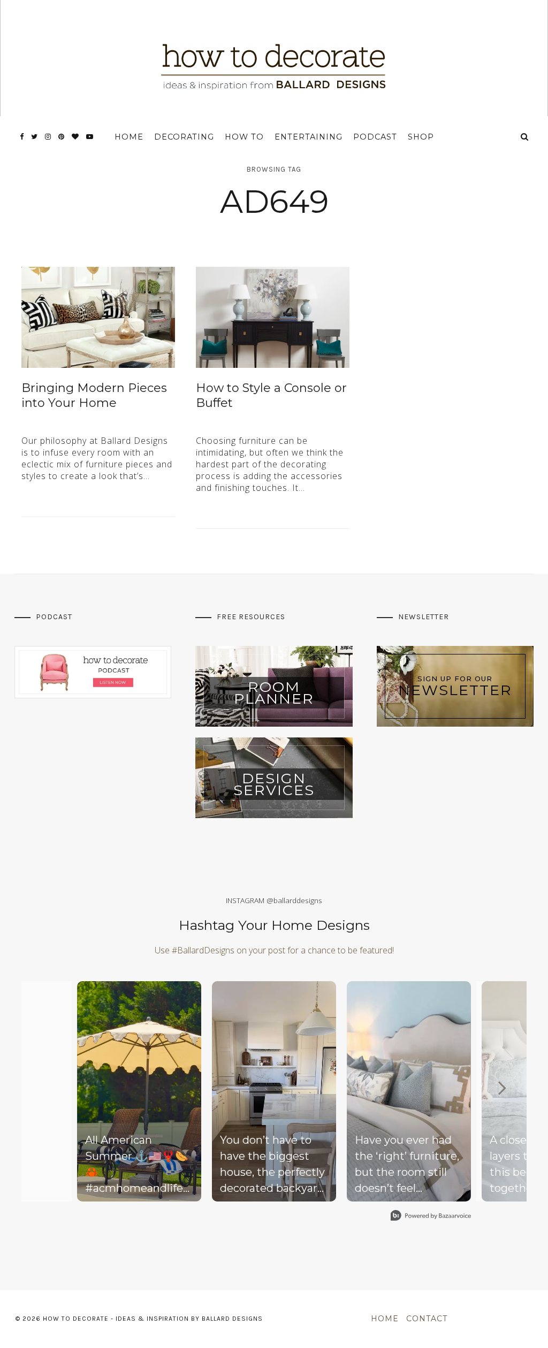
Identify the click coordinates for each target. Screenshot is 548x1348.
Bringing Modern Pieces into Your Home (94, 396)
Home (129, 137)
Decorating (184, 137)
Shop (421, 137)
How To (244, 137)
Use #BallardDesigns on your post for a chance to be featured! (274, 950)
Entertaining (308, 137)
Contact (426, 1318)
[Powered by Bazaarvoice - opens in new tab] (431, 1216)
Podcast (375, 137)
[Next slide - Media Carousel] (501, 1088)
